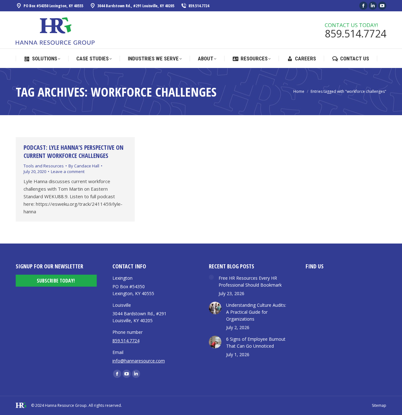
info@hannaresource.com (138, 361)
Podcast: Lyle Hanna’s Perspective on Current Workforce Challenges (73, 151)
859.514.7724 (198, 5)
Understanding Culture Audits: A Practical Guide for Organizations (256, 312)
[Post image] (211, 277)
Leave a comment (67, 171)
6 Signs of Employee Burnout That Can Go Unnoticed (255, 342)
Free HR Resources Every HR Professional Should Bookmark (250, 281)
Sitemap (379, 405)
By (83, 166)
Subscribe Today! (56, 280)
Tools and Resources (44, 166)
